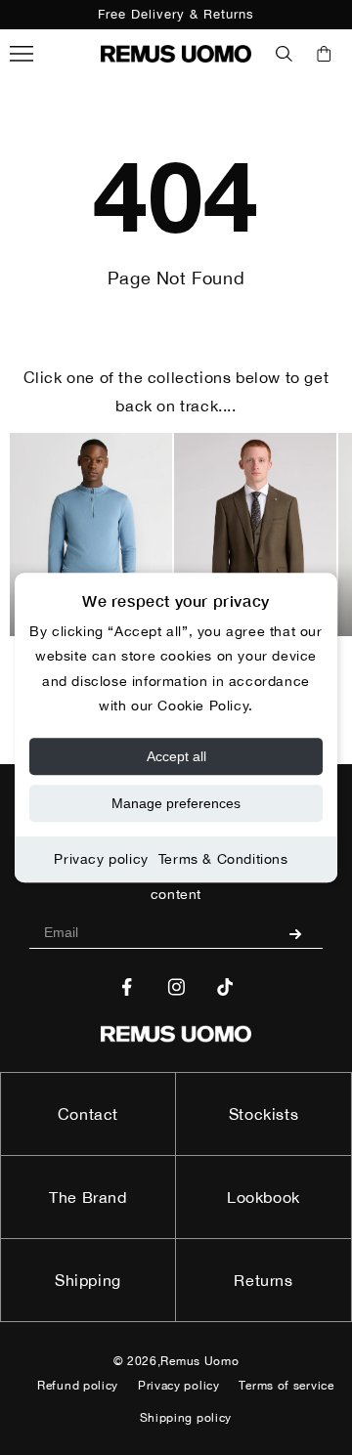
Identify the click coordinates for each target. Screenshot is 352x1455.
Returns (263, 1280)
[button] (284, 54)
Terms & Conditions (223, 859)
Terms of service (286, 1385)
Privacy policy (101, 859)
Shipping (88, 1280)
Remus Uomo (199, 1361)
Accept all (176, 756)
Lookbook (263, 1197)
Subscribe (303, 933)
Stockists (263, 1114)
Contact (88, 1114)
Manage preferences (176, 803)
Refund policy (77, 1385)
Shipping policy (186, 1418)
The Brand (87, 1197)
